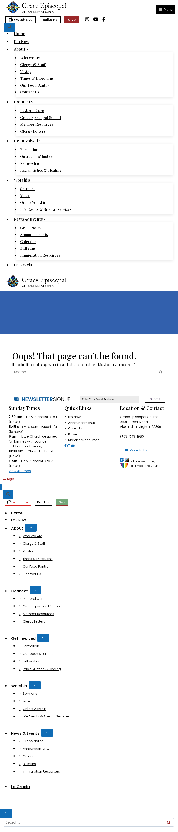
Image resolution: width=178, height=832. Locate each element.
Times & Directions (37, 78)
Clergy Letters (32, 131)
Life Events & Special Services (45, 209)
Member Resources (36, 124)
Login (10, 479)
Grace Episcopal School (40, 117)
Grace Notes (30, 227)
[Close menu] (1, 487)
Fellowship (29, 163)
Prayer (73, 434)
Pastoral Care (32, 110)
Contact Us (29, 91)
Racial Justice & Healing (41, 170)
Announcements (34, 234)
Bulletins (50, 19)
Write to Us (138, 450)
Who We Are (30, 57)
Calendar (28, 241)
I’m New (21, 41)
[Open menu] (165, 9)
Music (25, 195)
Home (19, 33)
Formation (29, 149)
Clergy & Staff (33, 64)
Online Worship (33, 202)
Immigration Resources (40, 255)
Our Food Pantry (34, 85)
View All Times (20, 470)
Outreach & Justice (36, 156)
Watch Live (23, 19)
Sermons (27, 188)
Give (72, 19)
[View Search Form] (9, 27)
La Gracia (23, 265)
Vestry (25, 71)
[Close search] (6, 813)
